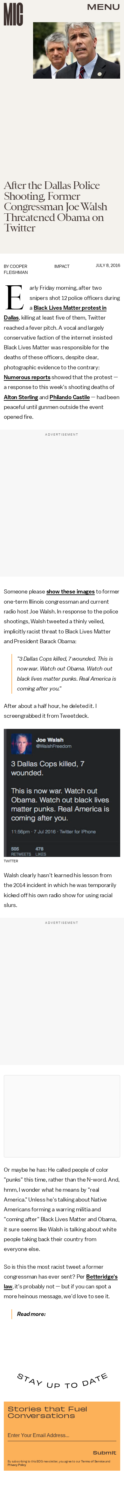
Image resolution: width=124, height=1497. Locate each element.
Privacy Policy (17, 1465)
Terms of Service (93, 1461)
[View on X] (62, 1116)
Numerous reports (27, 377)
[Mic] (13, 14)
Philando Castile (70, 397)
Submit (104, 1452)
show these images (70, 591)
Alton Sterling (21, 397)
